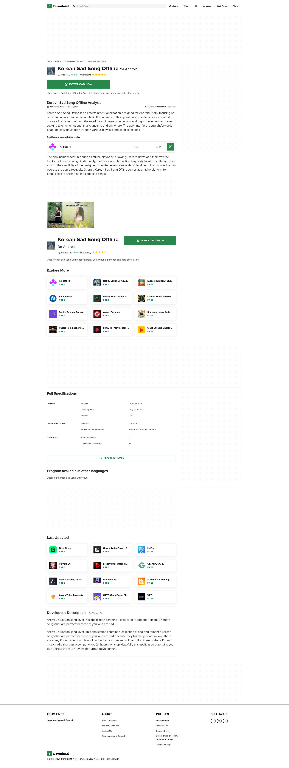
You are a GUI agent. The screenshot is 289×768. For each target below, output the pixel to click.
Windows (173, 6)
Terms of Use (162, 725)
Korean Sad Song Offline (98, 68)
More (235, 6)
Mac (186, 6)
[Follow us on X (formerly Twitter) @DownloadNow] (219, 721)
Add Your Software (110, 725)
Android (207, 6)
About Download (109, 720)
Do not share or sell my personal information (167, 738)
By (65, 75)
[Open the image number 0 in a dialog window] (70, 215)
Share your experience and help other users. (116, 93)
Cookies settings (164, 744)
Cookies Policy (163, 731)
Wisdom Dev (97, 613)
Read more (171, 107)
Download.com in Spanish (114, 736)
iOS (195, 6)
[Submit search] (74, 6)
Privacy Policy (162, 720)
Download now (80, 84)
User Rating (85, 75)
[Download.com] (58, 6)
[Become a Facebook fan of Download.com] (213, 721)
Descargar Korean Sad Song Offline (65, 477)
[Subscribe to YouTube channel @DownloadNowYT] (225, 721)
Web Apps (222, 6)
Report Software (114, 458)
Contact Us (107, 731)
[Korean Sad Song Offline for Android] (51, 71)
